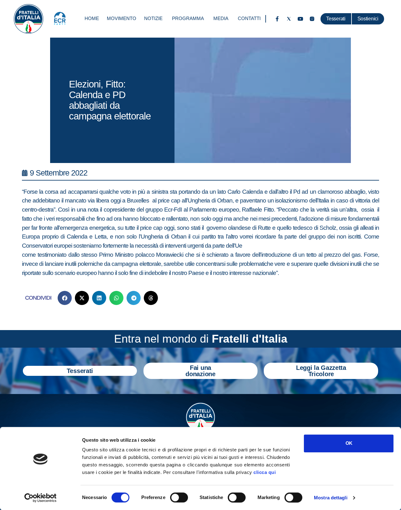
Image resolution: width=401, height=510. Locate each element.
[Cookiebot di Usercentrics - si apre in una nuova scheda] (40, 497)
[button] (65, 298)
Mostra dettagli (330, 497)
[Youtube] (300, 19)
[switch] (179, 497)
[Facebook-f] (277, 19)
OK (349, 443)
